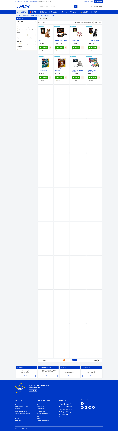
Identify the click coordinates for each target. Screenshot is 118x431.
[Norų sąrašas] (87, 6)
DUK (38, 416)
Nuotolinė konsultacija (66, 406)
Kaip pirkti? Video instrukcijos (43, 413)
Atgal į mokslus (55, 12)
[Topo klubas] (32, 388)
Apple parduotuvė (44, 12)
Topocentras (18, 15)
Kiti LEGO (53, 15)
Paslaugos (66, 12)
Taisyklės (39, 409)
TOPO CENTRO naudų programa (22, 413)
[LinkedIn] (94, 407)
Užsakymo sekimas (89, 1)
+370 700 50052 (65, 404)
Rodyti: (95, 22)
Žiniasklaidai (18, 420)
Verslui (26, 1)
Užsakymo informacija (42, 415)
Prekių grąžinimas (41, 408)
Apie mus (17, 403)
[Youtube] (90, 407)
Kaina (18, 32)
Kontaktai (17, 418)
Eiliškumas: (77, 22)
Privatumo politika (41, 411)
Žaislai (37, 15)
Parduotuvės (19, 1)
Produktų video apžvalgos (43, 420)
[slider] (17, 38)
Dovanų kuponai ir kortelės (21, 411)
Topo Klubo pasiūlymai (85, 12)
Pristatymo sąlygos (41, 404)
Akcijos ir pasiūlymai (34, 12)
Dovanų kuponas (95, 12)
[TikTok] (86, 407)
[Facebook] (82, 403)
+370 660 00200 (65, 411)
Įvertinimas (20, 41)
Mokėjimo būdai (40, 403)
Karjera (17, 415)
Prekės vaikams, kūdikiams (28, 15)
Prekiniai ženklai (18, 409)
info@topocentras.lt (66, 413)
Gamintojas (20, 46)
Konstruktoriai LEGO (45, 15)
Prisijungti (99, 1)
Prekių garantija (40, 406)
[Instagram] (83, 407)
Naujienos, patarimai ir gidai (21, 406)
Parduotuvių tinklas (19, 404)
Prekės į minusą (74, 12)
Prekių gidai (39, 418)
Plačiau (26, 375)
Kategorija (20, 21)
